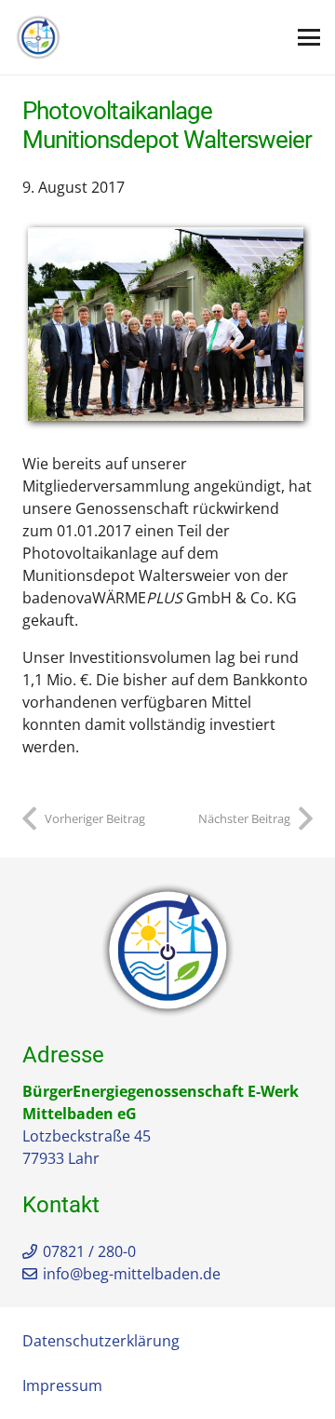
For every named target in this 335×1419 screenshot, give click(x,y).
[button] (309, 37)
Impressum (62, 1385)
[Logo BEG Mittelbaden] (38, 37)
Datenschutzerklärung (101, 1341)
